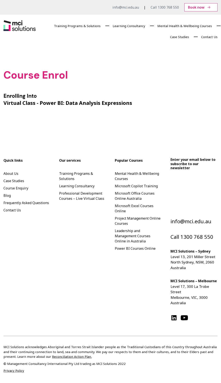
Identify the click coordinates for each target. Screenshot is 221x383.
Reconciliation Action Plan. (72, 356)
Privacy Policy (13, 370)
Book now (196, 7)
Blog (7, 195)
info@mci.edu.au (125, 7)
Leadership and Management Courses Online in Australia (132, 235)
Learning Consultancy (129, 26)
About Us (10, 173)
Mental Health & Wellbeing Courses (184, 26)
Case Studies (179, 37)
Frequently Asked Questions (26, 202)
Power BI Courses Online (135, 248)
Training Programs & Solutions (77, 26)
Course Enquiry (15, 188)
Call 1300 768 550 (165, 7)
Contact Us (209, 37)
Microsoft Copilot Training (136, 186)
